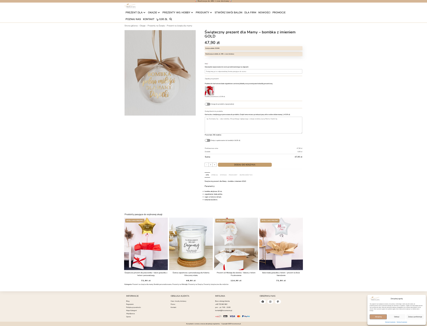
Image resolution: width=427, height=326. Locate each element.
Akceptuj (378, 317)
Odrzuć (396, 317)
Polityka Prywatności (390, 322)
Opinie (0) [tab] (214, 175)
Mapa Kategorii (131, 310)
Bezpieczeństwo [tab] (246, 175)
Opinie (128, 317)
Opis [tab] (207, 175)
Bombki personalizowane (163, 284)
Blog (127, 301)
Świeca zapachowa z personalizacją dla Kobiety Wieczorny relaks (191, 274)
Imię (210, 64)
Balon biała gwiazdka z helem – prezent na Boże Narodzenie (281, 274)
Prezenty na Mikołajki (180, 284)
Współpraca (130, 314)
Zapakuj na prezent (212, 79)
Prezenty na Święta (156, 25)
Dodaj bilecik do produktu (214, 111)
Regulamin (130, 304)
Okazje (142, 25)
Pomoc (173, 304)
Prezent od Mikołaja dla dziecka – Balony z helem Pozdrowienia (236, 274)
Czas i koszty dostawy (178, 301)
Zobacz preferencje (415, 317)
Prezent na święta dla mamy (179, 25)
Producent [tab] (233, 175)
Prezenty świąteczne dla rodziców (216, 284)
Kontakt (173, 307)
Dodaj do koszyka (244, 164)
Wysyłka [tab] (223, 175)
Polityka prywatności (133, 307)
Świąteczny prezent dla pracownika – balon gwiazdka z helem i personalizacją (146, 274)
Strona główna (131, 25)
